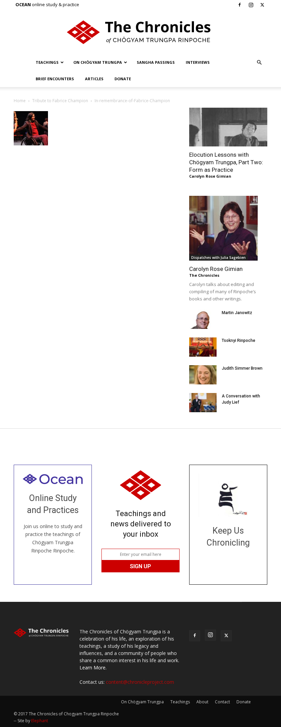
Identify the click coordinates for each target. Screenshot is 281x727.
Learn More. (93, 667)
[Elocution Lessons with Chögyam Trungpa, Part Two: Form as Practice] (228, 127)
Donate (122, 78)
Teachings (47, 62)
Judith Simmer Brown (242, 368)
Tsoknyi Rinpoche (238, 340)
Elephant (39, 721)
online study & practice (47, 4)
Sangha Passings (156, 62)
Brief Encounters (55, 78)
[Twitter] (262, 5)
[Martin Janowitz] (203, 319)
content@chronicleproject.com (140, 682)
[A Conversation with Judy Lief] (203, 402)
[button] (259, 62)
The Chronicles (204, 275)
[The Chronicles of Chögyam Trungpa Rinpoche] (140, 32)
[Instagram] (251, 5)
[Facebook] (239, 5)
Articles (94, 78)
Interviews (198, 62)
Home (20, 101)
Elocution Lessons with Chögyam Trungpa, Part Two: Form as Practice (226, 162)
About (202, 702)
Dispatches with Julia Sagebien (218, 257)
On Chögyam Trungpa (97, 62)
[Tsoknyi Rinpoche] (203, 347)
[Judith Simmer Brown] (203, 374)
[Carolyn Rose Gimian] (228, 228)
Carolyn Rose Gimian (210, 176)
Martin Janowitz (237, 312)
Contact (222, 702)
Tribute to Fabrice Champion (60, 101)
